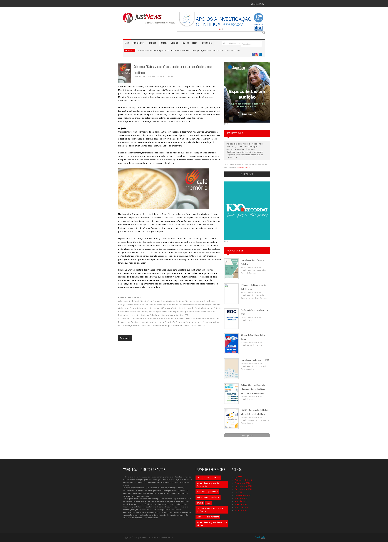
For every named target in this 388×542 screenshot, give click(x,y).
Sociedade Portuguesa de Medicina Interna (212, 523)
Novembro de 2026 (243, 486)
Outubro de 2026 (242, 483)
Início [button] (126, 43)
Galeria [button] (185, 43)
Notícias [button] (152, 43)
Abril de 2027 (241, 501)
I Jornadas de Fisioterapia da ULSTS (255, 360)
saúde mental (202, 497)
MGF (199, 477)
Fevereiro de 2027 (243, 495)
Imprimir (126, 338)
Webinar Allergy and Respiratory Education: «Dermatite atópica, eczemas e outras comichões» (253, 388)
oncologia (201, 491)
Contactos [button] (207, 43)
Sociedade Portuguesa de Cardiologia (208, 484)
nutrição (216, 477)
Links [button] (194, 43)
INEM (208, 503)
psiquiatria (213, 491)
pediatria (215, 497)
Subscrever (247, 174)
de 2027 (238, 492)
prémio (200, 503)
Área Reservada (257, 3)
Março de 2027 (241, 498)
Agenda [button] (164, 43)
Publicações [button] (138, 43)
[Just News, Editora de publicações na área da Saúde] (149, 19)
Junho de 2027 (241, 507)
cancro (206, 477)
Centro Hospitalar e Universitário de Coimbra (211, 509)
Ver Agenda (247, 435)
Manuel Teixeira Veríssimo (208, 516)
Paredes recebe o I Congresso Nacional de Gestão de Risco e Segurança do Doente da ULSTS (180, 50)
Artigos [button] (174, 43)
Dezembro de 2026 (243, 489)
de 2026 (238, 477)
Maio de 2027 (241, 504)
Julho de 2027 (241, 510)
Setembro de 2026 (243, 480)
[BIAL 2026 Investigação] (221, 21)
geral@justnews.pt (243, 167)
